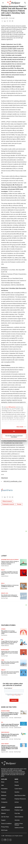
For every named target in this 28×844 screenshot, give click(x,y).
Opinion (3, 629)
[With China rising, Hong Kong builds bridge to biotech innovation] (23, 663)
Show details (20, 426)
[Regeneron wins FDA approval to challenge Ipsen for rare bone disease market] (23, 734)
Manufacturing (5, 711)
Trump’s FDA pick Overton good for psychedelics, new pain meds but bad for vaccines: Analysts (9, 642)
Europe (19, 504)
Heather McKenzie (5, 565)
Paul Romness (4, 635)
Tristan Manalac (4, 674)
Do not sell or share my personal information (14, 436)
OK (14, 431)
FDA (2, 639)
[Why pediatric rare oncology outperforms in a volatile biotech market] (23, 631)
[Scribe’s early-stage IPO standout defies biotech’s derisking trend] (23, 724)
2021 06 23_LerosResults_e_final (13, 481)
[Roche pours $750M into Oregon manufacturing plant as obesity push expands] (23, 712)
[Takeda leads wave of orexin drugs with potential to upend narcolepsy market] (23, 652)
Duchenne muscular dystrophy (10, 559)
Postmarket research (8, 504)
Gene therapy (5, 743)
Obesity (3, 670)
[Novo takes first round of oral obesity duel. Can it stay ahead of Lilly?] (23, 672)
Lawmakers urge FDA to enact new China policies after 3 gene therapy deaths (9, 573)
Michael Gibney (4, 588)
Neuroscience (5, 649)
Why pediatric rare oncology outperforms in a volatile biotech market (9, 632)
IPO (2, 722)
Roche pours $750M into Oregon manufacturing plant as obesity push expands (10, 714)
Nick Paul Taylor (4, 598)
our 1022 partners (11, 407)
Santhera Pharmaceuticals (8, 46)
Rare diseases (5, 732)
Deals (2, 583)
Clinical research (7, 501)
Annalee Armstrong (5, 665)
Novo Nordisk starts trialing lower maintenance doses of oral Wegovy (9, 595)
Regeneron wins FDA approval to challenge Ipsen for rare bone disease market (10, 736)
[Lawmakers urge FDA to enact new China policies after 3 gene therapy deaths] (23, 572)
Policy (3, 570)
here (7, 276)
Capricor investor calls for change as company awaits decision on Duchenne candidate (10, 563)
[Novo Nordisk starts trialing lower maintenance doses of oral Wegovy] (23, 596)
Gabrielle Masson (4, 576)
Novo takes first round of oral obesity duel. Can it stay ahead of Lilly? (10, 672)
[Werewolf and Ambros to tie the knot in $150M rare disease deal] (23, 586)
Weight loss (4, 593)
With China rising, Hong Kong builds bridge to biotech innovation (10, 662)
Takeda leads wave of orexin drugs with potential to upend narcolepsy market (9, 653)
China (2, 660)
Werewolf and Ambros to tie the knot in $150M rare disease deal (10, 586)
